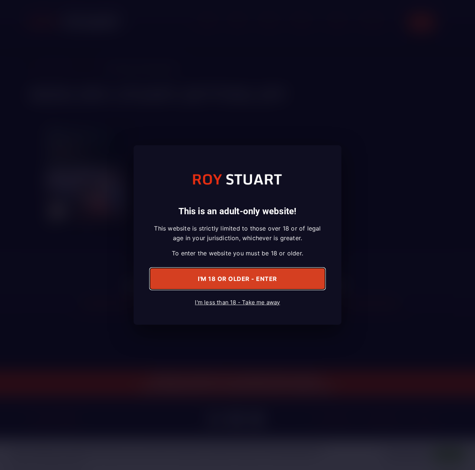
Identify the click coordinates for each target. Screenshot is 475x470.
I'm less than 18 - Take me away (237, 302)
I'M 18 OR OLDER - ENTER (237, 278)
